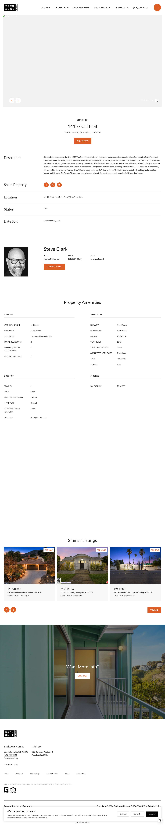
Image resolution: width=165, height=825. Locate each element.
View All (154, 610)
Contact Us (81, 774)
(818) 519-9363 (74, 259)
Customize (137, 814)
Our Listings (34, 774)
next (18, 100)
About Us (60, 7)
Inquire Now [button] (83, 141)
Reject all (123, 814)
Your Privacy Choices (82, 822)
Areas (67, 774)
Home (6, 774)
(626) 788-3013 (140, 7)
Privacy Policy (154, 806)
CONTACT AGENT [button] (54, 267)
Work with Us (102, 7)
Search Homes (80, 7)
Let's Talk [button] (82, 676)
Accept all (152, 814)
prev (11, 100)
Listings (45, 7)
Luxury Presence (24, 806)
